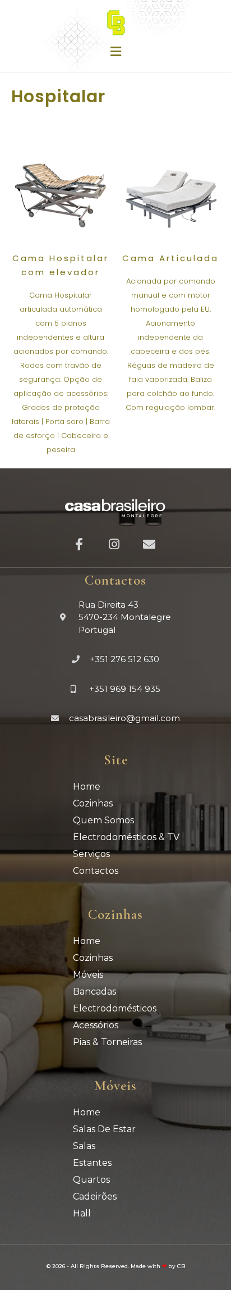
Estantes (92, 1162)
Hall (82, 1213)
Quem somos (103, 820)
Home (86, 786)
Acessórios (95, 1025)
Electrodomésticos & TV (126, 837)
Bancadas (94, 991)
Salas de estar (104, 1129)
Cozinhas (93, 803)
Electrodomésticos (114, 1008)
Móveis (88, 974)
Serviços (91, 854)
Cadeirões (95, 1196)
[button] (115, 51)
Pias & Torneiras (107, 1042)
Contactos (95, 870)
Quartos (91, 1179)
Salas (84, 1146)
